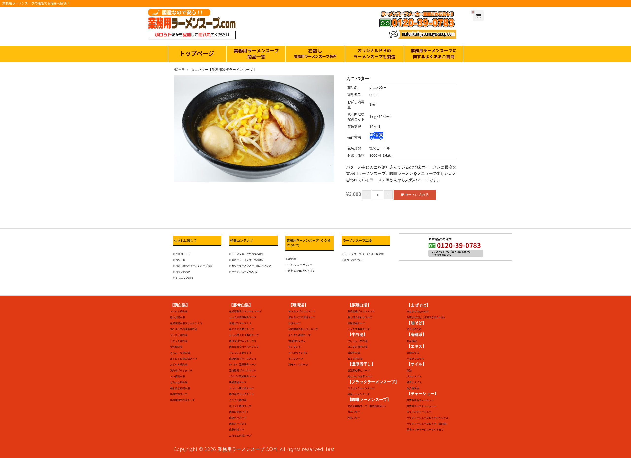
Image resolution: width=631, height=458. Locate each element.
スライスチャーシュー (419, 411)
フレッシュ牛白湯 (357, 341)
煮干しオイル (414, 382)
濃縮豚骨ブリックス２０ (242, 370)
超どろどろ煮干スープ (360, 376)
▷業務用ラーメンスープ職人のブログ (250, 265)
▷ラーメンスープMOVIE (243, 271)
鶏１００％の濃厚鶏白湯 (183, 329)
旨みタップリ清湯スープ (302, 317)
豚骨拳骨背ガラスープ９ (242, 341)
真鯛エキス (413, 352)
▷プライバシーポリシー (299, 264)
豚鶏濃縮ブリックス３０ (361, 311)
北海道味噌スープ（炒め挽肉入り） (367, 406)
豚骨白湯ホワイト (239, 411)
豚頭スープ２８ (237, 423)
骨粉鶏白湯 (176, 346)
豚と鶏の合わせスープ (360, 317)
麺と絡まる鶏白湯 (180, 388)
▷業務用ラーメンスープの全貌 (246, 260)
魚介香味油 (413, 388)
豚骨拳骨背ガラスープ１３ (244, 346)
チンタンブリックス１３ (302, 311)
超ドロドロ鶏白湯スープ (183, 358)
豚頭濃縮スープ (237, 382)
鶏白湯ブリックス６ (181, 370)
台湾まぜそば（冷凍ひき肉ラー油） (426, 317)
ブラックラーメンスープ (361, 388)
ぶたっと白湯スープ (240, 435)
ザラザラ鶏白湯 (178, 335)
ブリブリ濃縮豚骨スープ (242, 376)
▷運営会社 (291, 259)
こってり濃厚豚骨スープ (242, 317)
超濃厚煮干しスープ (359, 370)
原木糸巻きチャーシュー (420, 400)
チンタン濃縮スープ (299, 335)
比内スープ (294, 323)
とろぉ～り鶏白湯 (180, 352)
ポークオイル (414, 376)
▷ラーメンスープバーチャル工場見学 (363, 254)
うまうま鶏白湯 (178, 341)
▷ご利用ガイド (181, 254)
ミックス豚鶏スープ (359, 329)
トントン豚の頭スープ (241, 388)
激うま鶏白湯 (177, 317)
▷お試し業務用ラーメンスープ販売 (192, 265)
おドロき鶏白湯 (178, 364)
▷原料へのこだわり (353, 260)
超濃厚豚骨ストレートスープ (245, 311)
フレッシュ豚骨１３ (240, 352)
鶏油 (409, 370)
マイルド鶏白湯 (178, 311)
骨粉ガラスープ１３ (240, 323)
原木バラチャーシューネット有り (425, 429)
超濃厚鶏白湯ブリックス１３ (186, 323)
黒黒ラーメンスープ (359, 394)
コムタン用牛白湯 (357, 346)
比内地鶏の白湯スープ (182, 400)
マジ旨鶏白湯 (177, 376)
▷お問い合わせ (181, 271)
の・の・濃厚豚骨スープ (242, 364)
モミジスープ (295, 358)
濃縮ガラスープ (237, 417)
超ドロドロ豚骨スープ (241, 329)
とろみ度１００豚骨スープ (244, 335)
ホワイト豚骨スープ (240, 406)
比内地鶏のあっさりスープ (303, 329)
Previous (166, 130)
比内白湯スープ (178, 394)
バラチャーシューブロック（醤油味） (428, 423)
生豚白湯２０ (236, 429)
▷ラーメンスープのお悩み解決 (246, 254)
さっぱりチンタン (298, 352)
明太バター (354, 417)
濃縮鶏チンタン (297, 341)
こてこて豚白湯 (237, 400)
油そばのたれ (414, 329)
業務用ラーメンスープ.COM (247, 449)
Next (342, 130)
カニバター (354, 411)
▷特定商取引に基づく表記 (300, 270)
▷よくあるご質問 (183, 277)
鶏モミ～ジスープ (298, 364)
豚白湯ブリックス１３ (241, 394)
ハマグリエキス (415, 358)
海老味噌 (412, 341)
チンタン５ (294, 346)
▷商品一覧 (179, 260)
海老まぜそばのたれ (418, 311)
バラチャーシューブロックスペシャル (428, 417)
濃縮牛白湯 (354, 352)
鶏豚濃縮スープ (356, 323)
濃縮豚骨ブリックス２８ (242, 358)
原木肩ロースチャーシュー (421, 406)
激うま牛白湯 (355, 358)
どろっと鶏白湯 (178, 382)
